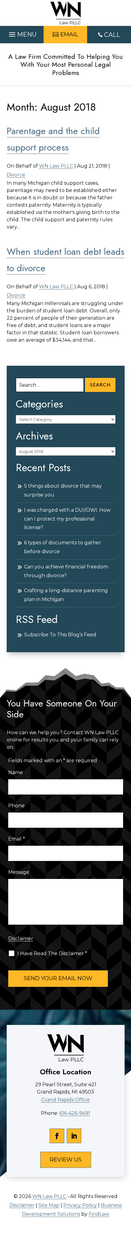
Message (18, 872)
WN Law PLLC (56, 166)
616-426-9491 (74, 1113)
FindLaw (99, 1214)
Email (16, 839)
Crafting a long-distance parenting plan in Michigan (66, 595)
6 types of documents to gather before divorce (62, 547)
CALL (112, 34)
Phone (16, 806)
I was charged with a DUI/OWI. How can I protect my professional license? (67, 519)
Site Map (48, 1205)
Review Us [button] (66, 1159)
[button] (22, 33)
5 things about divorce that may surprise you (63, 490)
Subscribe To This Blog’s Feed (60, 635)
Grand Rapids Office (65, 1100)
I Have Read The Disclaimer (52, 953)
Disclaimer (20, 938)
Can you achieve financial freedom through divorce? (66, 571)
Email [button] (69, 34)
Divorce (16, 175)
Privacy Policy (80, 1205)
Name (15, 772)
